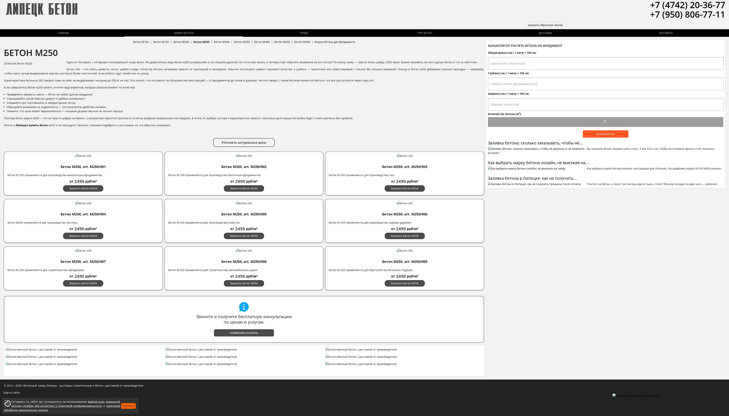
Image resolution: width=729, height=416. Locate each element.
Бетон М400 (262, 42)
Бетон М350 (242, 42)
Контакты (666, 33)
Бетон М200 (181, 42)
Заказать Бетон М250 (83, 188)
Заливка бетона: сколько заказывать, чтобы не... (535, 143)
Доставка (545, 33)
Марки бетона (183, 33)
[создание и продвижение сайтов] (636, 395)
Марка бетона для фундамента (335, 42)
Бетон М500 (302, 42)
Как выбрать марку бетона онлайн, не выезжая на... (538, 162)
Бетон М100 (141, 42)
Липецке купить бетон (32, 125)
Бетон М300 (222, 42)
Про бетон (424, 33)
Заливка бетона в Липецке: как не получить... (532, 178)
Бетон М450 (282, 42)
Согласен (128, 406)
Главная (63, 33)
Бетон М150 (161, 42)
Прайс (304, 33)
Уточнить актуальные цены (244, 142)
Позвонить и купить (244, 333)
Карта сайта (12, 392)
